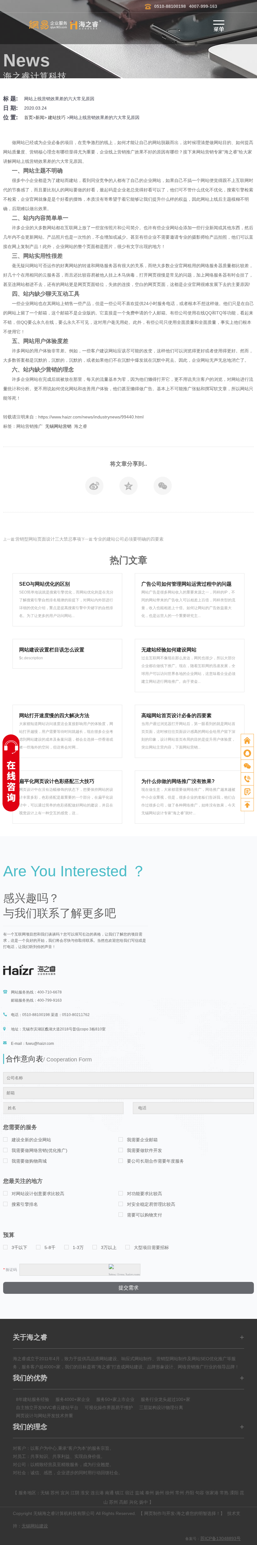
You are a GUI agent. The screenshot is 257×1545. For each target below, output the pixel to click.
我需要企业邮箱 (142, 1139)
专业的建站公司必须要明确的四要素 (128, 539)
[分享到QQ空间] (128, 488)
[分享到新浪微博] (94, 488)
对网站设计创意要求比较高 (38, 1193)
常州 (179, 1492)
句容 (199, 1492)
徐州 (169, 1492)
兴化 (133, 1502)
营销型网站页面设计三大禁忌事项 (48, 539)
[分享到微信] (163, 488)
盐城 (139, 1492)
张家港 (211, 1492)
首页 (28, 117)
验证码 (10, 1270)
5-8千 (50, 1247)
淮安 (85, 1492)
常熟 (224, 1492)
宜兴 (64, 1492)
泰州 (149, 1492)
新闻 (39, 117)
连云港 (97, 1492)
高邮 (123, 1502)
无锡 (44, 1492)
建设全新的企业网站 (31, 1139)
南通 (109, 1492)
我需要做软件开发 (144, 1150)
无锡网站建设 (35, 1525)
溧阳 (234, 1492)
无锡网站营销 (58, 426)
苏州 (54, 1492)
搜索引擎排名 (25, 1204)
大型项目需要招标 (151, 1247)
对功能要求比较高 (144, 1193)
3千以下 (19, 1247)
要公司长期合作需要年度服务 (155, 1161)
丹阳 (189, 1492)
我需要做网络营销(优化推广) (39, 1150)
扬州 (159, 1492)
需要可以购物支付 (144, 1214)
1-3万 (78, 1247)
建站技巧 (57, 117)
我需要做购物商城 (29, 1161)
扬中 (143, 1502)
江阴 (75, 1492)
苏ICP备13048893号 (220, 1538)
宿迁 (129, 1492)
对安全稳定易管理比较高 (151, 1204)
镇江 (119, 1492)
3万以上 (109, 1247)
